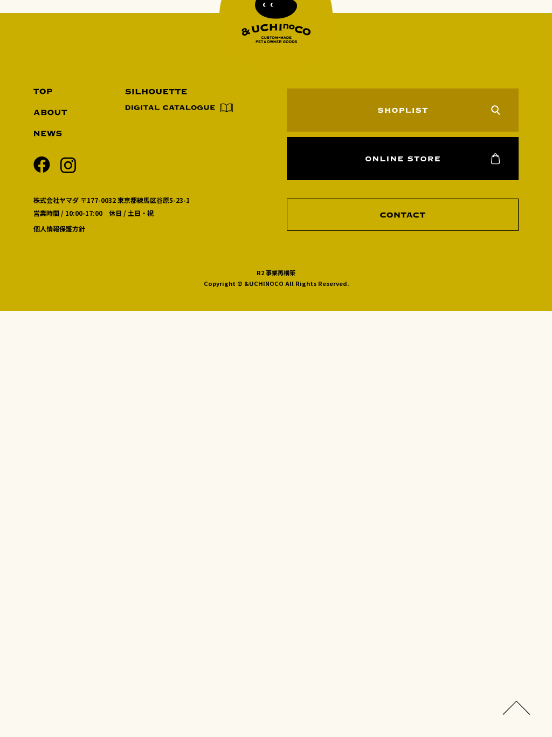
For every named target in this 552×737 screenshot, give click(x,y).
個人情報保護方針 (59, 228)
